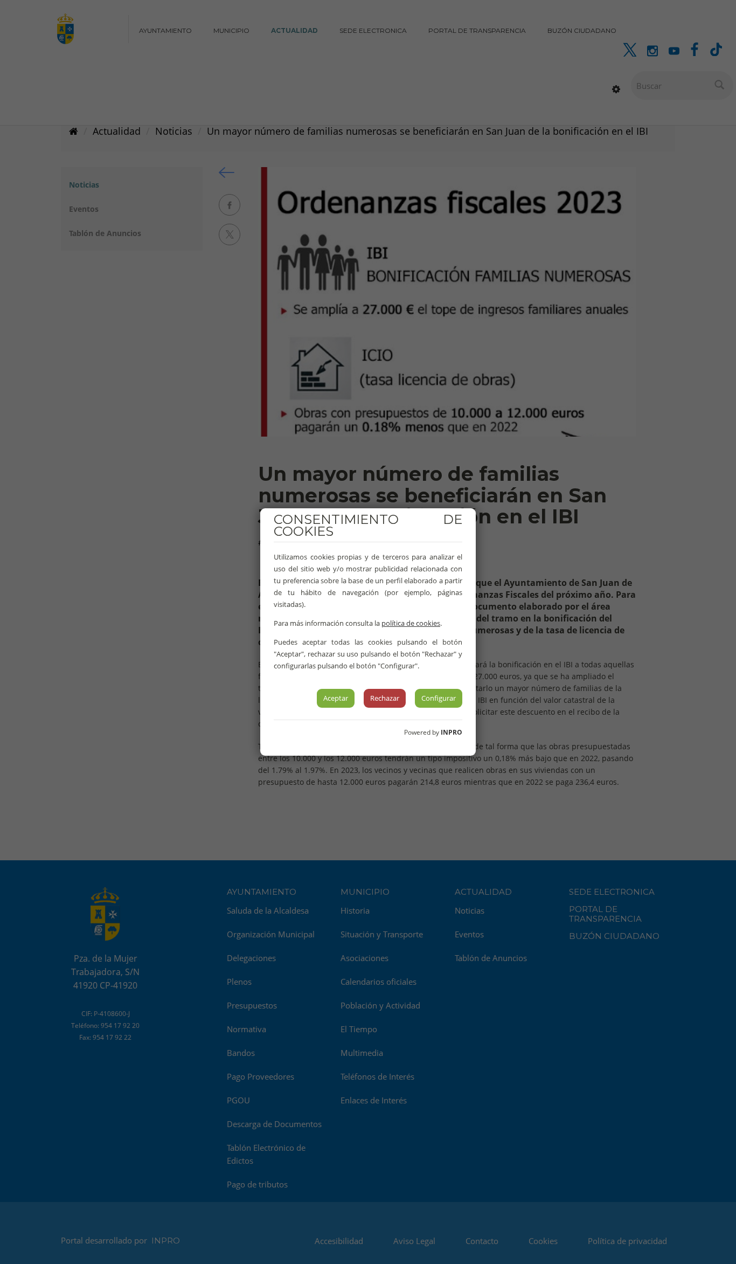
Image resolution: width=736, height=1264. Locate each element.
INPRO (451, 732)
